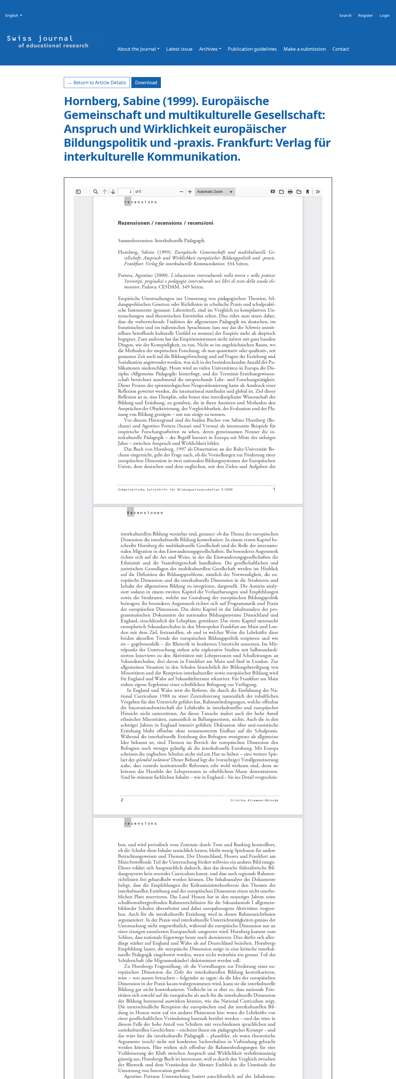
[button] (138, 49)
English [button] (14, 15)
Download (148, 82)
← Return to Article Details (97, 82)
